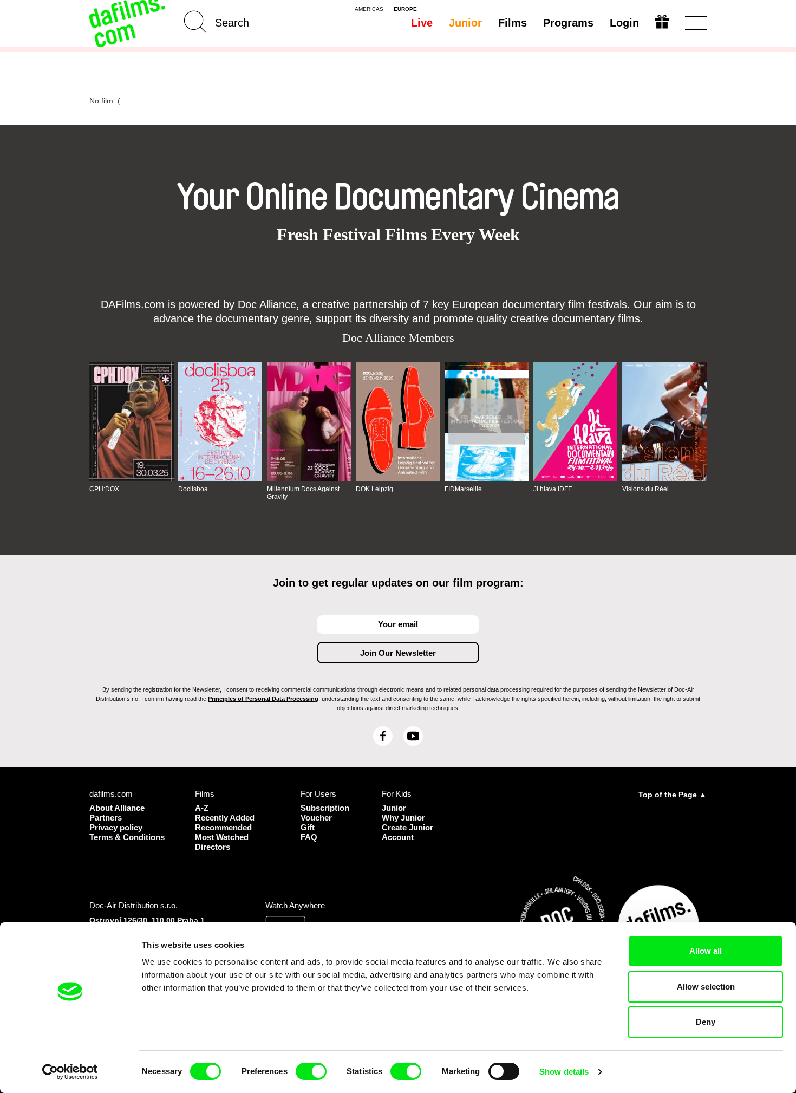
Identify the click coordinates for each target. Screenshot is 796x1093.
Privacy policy (115, 827)
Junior (465, 23)
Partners (105, 817)
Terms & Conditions (127, 837)
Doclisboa (193, 489)
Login (624, 23)
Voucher (316, 817)
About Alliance (117, 807)
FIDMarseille (463, 489)
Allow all (705, 950)
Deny (705, 1021)
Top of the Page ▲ (672, 794)
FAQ (309, 837)
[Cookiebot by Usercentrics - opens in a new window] (70, 1072)
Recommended (223, 827)
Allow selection (706, 986)
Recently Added (225, 817)
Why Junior (403, 817)
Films (512, 23)
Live (422, 23)
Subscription (325, 807)
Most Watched (222, 837)
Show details (564, 1071)
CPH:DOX (104, 489)
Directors (212, 846)
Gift (308, 827)
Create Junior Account (407, 832)
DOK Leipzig (374, 489)
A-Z (201, 807)
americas (369, 9)
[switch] (311, 1071)
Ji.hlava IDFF (552, 489)
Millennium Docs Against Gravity (303, 492)
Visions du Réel (645, 489)
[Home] (128, 23)
